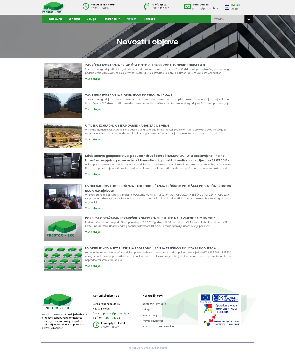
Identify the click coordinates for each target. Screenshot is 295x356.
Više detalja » (93, 79)
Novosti (132, 19)
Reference (110, 19)
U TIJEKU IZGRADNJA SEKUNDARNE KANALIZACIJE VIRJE (127, 125)
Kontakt (149, 19)
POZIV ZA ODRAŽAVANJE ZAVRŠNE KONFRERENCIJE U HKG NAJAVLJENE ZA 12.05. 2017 (150, 218)
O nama (74, 19)
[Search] (248, 19)
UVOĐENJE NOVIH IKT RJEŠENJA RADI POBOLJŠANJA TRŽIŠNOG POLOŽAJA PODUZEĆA (150, 248)
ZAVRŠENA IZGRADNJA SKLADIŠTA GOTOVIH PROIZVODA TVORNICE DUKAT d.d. (145, 65)
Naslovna (55, 19)
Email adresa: (200, 4)
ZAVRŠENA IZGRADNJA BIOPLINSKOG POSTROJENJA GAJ (128, 95)
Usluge (91, 19)
